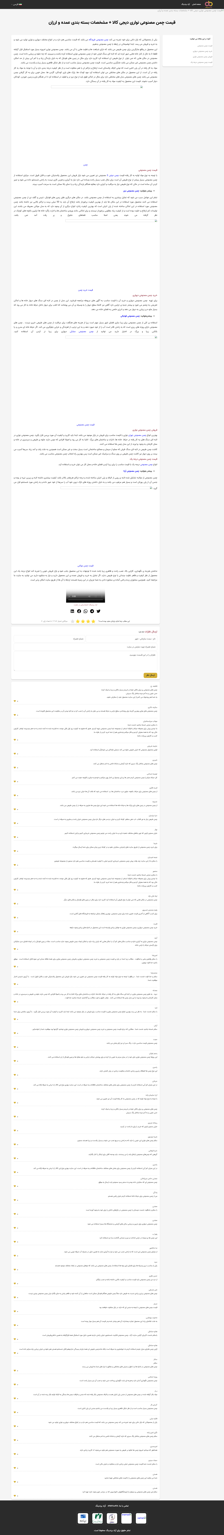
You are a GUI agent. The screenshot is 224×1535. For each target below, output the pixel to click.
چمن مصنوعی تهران (137, 435)
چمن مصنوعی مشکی (81, 331)
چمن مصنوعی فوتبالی (130, 316)
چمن (85, 165)
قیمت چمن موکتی (85, 566)
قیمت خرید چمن (85, 290)
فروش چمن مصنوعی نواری (202, 56)
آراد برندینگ (185, 4)
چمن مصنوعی (146, 464)
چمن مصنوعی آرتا (131, 471)
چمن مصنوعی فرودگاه (98, 39)
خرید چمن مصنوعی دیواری (202, 51)
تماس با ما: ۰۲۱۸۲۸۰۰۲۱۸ (118, 1506)
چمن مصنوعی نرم (131, 191)
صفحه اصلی (196, 4)
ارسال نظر (150, 675)
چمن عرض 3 (113, 175)
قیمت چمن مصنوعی (204, 45)
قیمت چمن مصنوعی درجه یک (201, 62)
